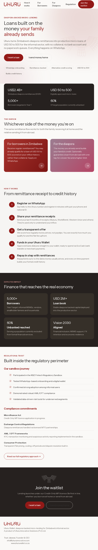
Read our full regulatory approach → (24, 456)
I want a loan (14, 57)
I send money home (38, 57)
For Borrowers (42, 4)
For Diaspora (56, 4)
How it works (27, 4)
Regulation (71, 4)
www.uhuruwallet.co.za (20, 543)
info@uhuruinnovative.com (18, 540)
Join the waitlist (84, 4)
